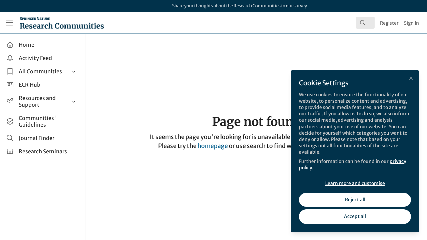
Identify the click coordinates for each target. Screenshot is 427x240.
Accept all (355, 216)
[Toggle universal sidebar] (9, 22)
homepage (212, 146)
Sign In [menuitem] (411, 23)
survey (300, 6)
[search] (365, 23)
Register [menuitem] (389, 23)
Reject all (355, 200)
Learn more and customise (355, 183)
